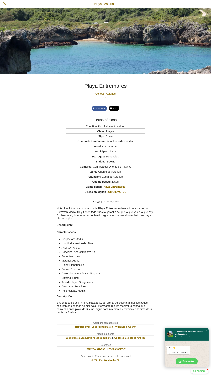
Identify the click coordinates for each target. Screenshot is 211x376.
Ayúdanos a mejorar (125, 327)
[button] (206, 330)
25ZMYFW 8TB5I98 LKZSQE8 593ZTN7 (105, 349)
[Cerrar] (4, 3)
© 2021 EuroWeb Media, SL (105, 360)
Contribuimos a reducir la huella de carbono (89, 338)
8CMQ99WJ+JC (116, 191)
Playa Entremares (114, 186)
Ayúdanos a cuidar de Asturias (129, 338)
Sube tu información (102, 327)
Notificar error (82, 327)
